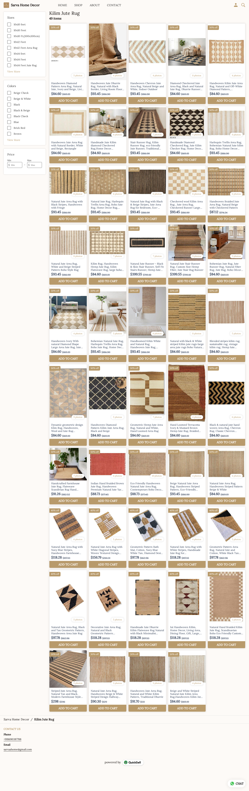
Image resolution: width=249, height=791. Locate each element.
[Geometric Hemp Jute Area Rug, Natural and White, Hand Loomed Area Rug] (147, 405)
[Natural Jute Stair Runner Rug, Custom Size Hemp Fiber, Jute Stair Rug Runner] (187, 255)
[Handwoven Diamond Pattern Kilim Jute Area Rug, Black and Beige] (107, 405)
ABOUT (95, 5)
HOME (62, 5)
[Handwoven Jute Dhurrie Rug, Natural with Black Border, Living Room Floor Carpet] (107, 63)
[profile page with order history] (236, 5)
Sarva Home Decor (25, 5)
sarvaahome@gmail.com (18, 749)
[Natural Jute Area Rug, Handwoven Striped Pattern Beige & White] (226, 476)
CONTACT (114, 5)
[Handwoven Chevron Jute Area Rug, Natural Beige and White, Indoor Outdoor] (147, 63)
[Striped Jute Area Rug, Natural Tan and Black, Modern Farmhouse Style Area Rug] (68, 681)
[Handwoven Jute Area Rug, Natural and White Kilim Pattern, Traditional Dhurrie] (147, 681)
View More (13, 71)
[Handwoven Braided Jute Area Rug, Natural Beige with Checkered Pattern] (226, 194)
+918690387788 (12, 739)
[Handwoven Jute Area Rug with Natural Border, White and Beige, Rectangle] (68, 134)
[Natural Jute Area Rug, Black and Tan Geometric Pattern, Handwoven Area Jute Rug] (68, 609)
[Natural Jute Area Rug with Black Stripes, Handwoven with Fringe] (68, 194)
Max (29, 160)
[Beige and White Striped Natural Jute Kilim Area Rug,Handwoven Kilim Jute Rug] (187, 681)
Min (9, 160)
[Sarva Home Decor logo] (6, 5)
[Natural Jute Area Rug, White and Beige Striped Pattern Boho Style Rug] (68, 255)
